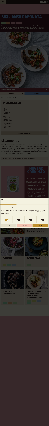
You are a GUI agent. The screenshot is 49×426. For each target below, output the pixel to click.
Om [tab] (40, 202)
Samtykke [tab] (8, 202)
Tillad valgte (24, 225)
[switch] (18, 220)
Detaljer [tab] (24, 202)
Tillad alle (40, 225)
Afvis (9, 225)
